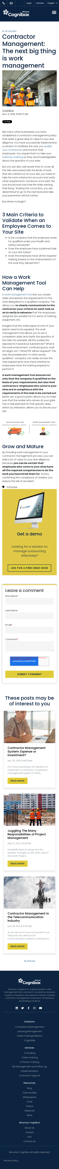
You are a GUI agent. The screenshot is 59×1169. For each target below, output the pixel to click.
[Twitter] (22, 1007)
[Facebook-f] (28, 1007)
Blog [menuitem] (29, 1088)
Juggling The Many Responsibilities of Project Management (27, 834)
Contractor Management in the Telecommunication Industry (28, 917)
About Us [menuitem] (29, 1127)
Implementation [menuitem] (29, 1071)
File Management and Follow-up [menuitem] (29, 1066)
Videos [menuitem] (29, 1106)
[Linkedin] (16, 1007)
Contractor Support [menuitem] (29, 1075)
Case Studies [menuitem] (29, 1092)
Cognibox (8, 110)
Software (12, 487)
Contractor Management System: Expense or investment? (27, 751)
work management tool (18, 294)
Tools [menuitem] (29, 1101)
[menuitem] (3, 3)
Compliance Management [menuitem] (29, 1026)
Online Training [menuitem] (30, 1057)
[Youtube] (40, 1007)
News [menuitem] (29, 1115)
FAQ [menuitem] (29, 1136)
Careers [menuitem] (29, 1132)
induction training (12, 157)
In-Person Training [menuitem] (29, 1062)
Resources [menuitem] (29, 1083)
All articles (10, 31)
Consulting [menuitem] (29, 1053)
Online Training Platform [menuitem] (29, 1035)
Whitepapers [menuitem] (29, 1097)
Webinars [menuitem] (30, 1110)
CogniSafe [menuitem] (29, 1040)
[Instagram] (34, 1007)
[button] (54, 12)
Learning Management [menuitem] (29, 1031)
